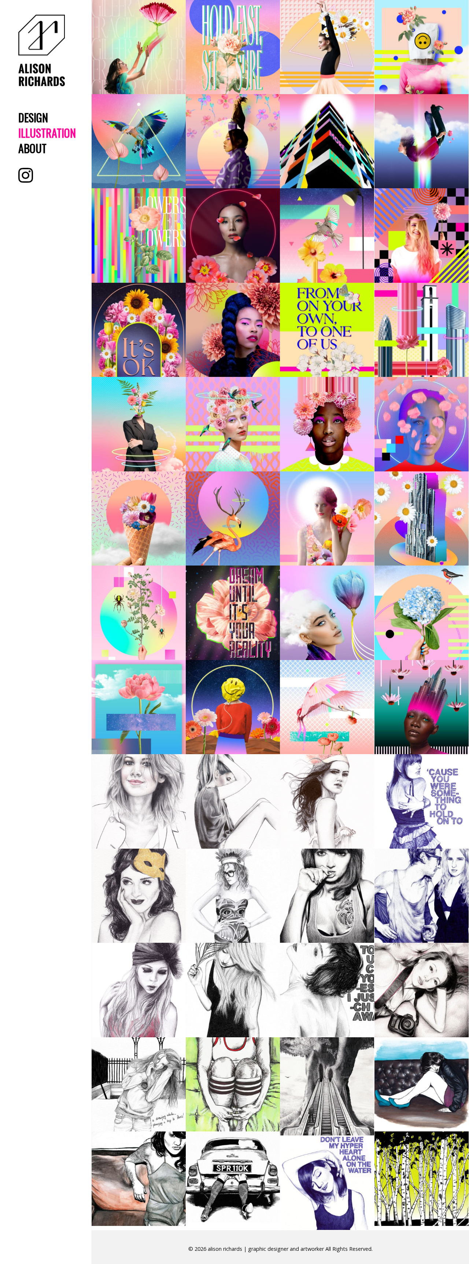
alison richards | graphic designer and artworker (266, 1248)
